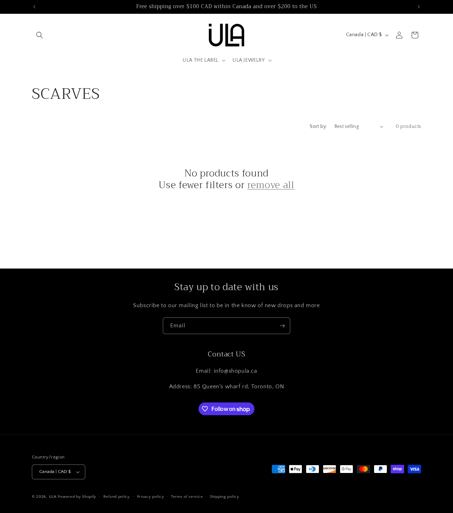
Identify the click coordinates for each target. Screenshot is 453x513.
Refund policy (116, 497)
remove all (270, 185)
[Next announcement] (418, 6)
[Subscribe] (282, 325)
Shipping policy (224, 497)
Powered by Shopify (77, 497)
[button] (39, 35)
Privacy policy (150, 497)
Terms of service (187, 497)
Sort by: (318, 126)
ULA (53, 497)
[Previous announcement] (34, 6)
